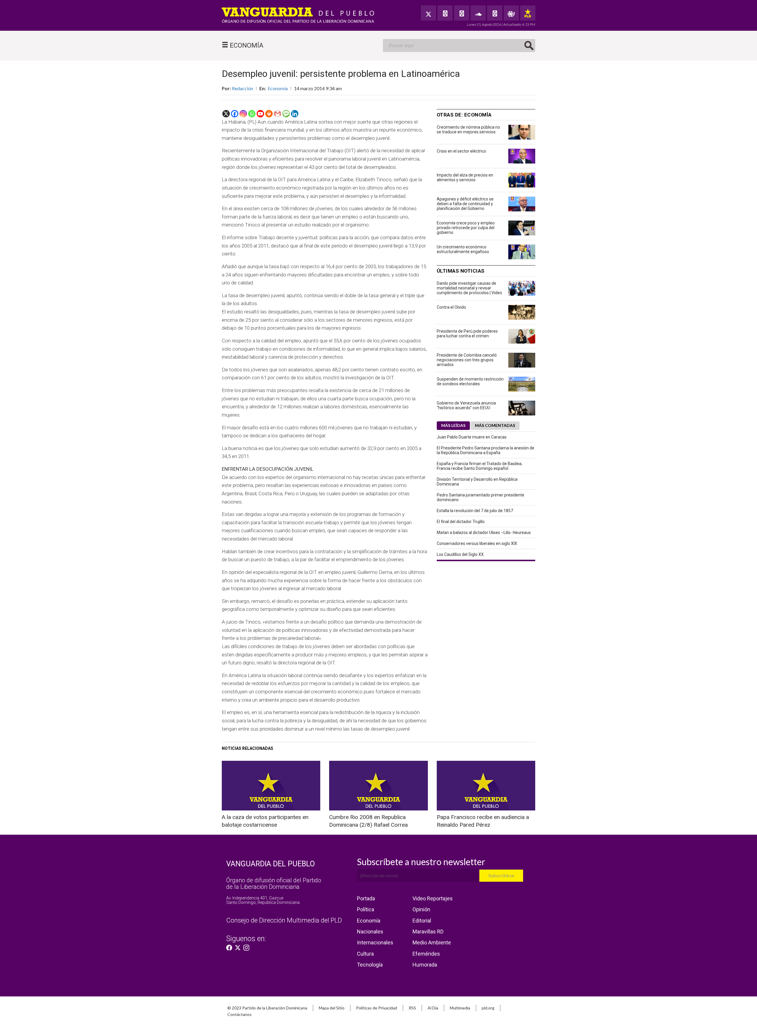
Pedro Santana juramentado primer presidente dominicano (480, 497)
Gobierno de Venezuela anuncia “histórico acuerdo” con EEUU (466, 405)
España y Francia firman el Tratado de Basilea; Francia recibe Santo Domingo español (479, 466)
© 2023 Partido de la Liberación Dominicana (267, 1007)
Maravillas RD (428, 931)
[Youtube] (260, 113)
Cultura (365, 954)
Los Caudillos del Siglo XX (460, 554)
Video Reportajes (433, 898)
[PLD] (527, 13)
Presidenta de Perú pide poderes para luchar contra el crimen (467, 333)
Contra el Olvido (451, 307)
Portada (366, 898)
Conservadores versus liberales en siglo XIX (477, 543)
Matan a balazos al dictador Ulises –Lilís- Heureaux (484, 532)
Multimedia (460, 1007)
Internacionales (375, 942)
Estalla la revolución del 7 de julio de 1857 (475, 510)
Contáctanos (239, 1014)
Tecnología (370, 965)
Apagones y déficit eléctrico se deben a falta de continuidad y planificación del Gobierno (465, 204)
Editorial (422, 920)
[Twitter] (428, 13)
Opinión (421, 909)
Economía (278, 88)
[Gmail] (277, 113)
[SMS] (286, 113)
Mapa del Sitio (331, 1007)
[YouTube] (461, 13)
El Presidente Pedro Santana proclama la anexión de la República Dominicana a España (485, 450)
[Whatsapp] (251, 113)
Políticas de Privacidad (376, 1007)
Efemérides (426, 954)
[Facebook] (445, 13)
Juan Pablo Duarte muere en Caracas (472, 437)
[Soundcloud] (478, 13)
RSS (412, 1007)
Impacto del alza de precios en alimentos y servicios (465, 177)
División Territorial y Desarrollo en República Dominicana (477, 481)
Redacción (242, 88)
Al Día (433, 1007)
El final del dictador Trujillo (461, 521)
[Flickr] (494, 13)
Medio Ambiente (432, 942)
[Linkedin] (294, 113)
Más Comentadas (495, 425)
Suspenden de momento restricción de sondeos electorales (470, 381)
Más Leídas (453, 425)
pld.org (488, 1007)
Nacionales (370, 931)
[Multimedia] (511, 13)
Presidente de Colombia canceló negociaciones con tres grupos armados (467, 360)
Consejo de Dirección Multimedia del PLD (284, 920)
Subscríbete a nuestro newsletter (421, 861)
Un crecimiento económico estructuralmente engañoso (463, 249)
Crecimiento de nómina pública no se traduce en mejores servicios (468, 129)
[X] (226, 113)
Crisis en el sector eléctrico (461, 151)
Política (365, 909)
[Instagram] (243, 113)
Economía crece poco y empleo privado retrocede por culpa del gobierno (466, 228)
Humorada (425, 965)
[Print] (269, 113)
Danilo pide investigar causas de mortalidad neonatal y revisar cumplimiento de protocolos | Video (469, 288)
